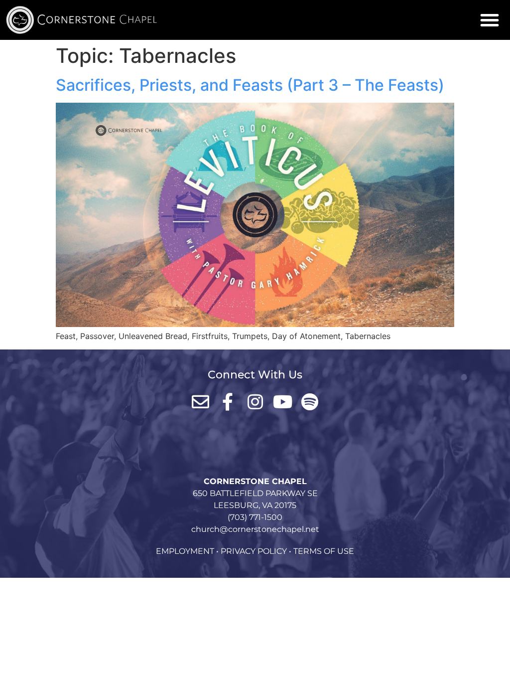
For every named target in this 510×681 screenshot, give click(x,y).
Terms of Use (323, 551)
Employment (185, 551)
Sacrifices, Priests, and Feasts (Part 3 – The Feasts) (250, 85)
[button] (490, 20)
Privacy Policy (254, 551)
